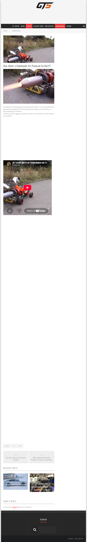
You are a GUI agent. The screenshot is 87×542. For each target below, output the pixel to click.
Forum (68, 26)
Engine (7, 446)
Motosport (49, 26)
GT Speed (15, 26)
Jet (14, 446)
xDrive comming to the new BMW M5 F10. (16, 486)
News (23, 26)
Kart (20, 446)
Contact (70, 539)
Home (5, 31)
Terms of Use (78, 539)
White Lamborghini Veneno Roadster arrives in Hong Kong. (41, 459)
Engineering (60, 26)
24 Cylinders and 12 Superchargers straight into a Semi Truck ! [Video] (42, 486)
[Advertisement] (27, 139)
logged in (15, 507)
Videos (29, 26)
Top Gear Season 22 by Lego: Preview (16, 459)
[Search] (84, 26)
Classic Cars (38, 26)
